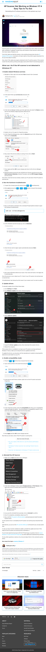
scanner (16, 541)
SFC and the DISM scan (22, 525)
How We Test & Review (29, 628)
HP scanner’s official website (18, 517)
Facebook (8, 616)
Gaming (3, 643)
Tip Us (3, 628)
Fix (2, 638)
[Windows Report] (11, 2)
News (3, 636)
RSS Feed (26, 636)
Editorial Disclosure (28, 626)
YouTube (14, 616)
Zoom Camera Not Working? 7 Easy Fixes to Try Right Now (12, 592)
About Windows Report (7, 623)
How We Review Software (29, 630)
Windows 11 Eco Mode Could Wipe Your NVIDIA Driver (34, 592)
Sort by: (35, 570)
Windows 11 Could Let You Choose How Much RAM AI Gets (34, 608)
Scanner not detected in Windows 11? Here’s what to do (24, 450)
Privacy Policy (27, 641)
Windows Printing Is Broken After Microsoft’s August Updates (12, 608)
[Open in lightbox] (24, 84)
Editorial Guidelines (28, 623)
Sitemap (26, 638)
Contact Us (4, 626)
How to (3, 641)
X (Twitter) (11, 616)
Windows (4, 645)
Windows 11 (21, 541)
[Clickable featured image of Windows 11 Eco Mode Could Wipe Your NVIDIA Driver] (34, 585)
